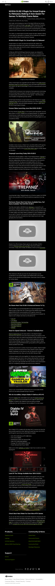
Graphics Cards (9, 535)
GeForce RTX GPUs (40, 19)
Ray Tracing (25, 20)
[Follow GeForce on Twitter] (36, 569)
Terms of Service (30, 579)
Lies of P (13, 318)
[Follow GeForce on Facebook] (25, 569)
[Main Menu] (3, 2)
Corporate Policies (10, 581)
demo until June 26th (22, 245)
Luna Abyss (14, 320)
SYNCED (13, 327)
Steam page (30, 148)
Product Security (20, 581)
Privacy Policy (8, 579)
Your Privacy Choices (18, 579)
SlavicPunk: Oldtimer (16, 324)
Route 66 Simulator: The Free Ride (19, 322)
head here (40, 522)
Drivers (7, 556)
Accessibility (39, 579)
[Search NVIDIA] (5, 1)
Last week (27, 25)
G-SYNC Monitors (9, 541)
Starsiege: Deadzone (16, 326)
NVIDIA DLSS (12, 20)
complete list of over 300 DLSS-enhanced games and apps (27, 524)
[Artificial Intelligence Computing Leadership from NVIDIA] (25, 1)
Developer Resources (34, 547)
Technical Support (10, 559)
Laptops (7, 538)
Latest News (32, 535)
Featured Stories (31, 19)
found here (42, 247)
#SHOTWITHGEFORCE (34, 541)
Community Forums (34, 538)
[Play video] (27, 131)
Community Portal (33, 544)
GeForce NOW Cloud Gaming (12, 544)
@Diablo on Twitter (24, 448)
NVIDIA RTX (18, 20)
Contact (28, 581)
